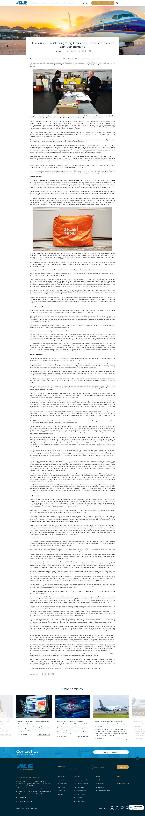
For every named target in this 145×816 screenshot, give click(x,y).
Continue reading (43, 734)
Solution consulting (122, 783)
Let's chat (138, 806)
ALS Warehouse (79, 787)
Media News (100, 783)
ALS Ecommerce (79, 794)
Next (137, 719)
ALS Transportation (80, 790)
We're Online (137, 808)
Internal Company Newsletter (48, 59)
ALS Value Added (79, 801)
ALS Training (78, 797)
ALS (21, 3)
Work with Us (97, 3)
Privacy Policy (62, 790)
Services (44, 3)
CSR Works (61, 787)
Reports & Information (103, 790)
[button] (136, 807)
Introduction (62, 780)
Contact (72, 3)
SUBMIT (123, 767)
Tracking (109, 3)
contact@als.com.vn (25, 801)
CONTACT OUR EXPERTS (111, 752)
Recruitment (100, 787)
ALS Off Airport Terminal (81, 783)
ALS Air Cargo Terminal (81, 780)
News (64, 3)
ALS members (62, 783)
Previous (8, 719)
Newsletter (99, 780)
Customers (55, 3)
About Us (34, 3)
